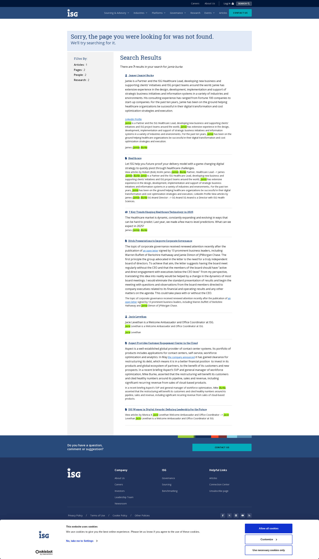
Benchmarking (169, 490)
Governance (168, 478)
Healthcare (134, 158)
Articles (213, 478)
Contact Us (240, 12)
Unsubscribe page (218, 490)
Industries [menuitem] (139, 12)
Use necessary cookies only (269, 550)
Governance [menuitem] (176, 12)
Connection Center (219, 484)
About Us (210, 3)
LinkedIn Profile (133, 119)
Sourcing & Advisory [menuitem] (115, 12)
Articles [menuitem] (223, 12)
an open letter (150, 250)
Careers (195, 3)
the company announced (181, 357)
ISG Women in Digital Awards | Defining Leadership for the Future (167, 409)
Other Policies (142, 515)
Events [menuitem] (208, 12)
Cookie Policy (120, 515)
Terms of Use (97, 515)
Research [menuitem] (195, 12)
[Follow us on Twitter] (229, 515)
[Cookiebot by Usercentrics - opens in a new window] (44, 552)
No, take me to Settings (79, 540)
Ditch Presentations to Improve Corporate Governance (160, 240)
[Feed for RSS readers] (249, 515)
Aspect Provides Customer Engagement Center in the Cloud (163, 343)
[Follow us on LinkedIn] (236, 515)
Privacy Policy (75, 515)
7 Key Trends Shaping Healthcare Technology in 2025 (161, 212)
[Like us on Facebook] (222, 515)
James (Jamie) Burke (141, 75)
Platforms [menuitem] (157, 12)
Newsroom (121, 503)
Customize (267, 539)
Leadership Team (124, 497)
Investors (120, 490)
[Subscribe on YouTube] (242, 515)
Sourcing (166, 484)
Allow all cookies (268, 528)
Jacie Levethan (137, 316)
